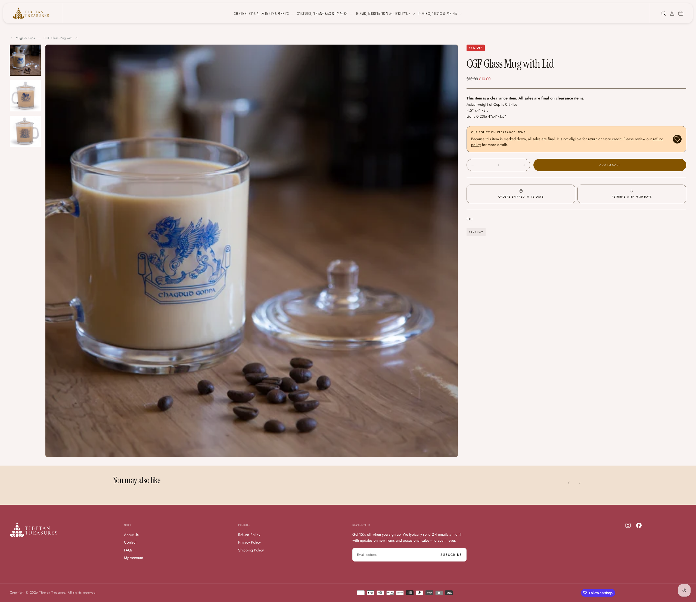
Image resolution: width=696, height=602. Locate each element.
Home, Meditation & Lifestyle (383, 13)
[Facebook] (639, 525)
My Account (133, 557)
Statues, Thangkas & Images (322, 13)
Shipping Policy (251, 550)
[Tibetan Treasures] (33, 530)
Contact (130, 542)
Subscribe (451, 554)
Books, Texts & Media (437, 13)
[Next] (579, 483)
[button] (663, 13)
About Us (131, 534)
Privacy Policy (249, 542)
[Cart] (681, 13)
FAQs (128, 550)
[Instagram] (628, 525)
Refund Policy (249, 534)
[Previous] (569, 483)
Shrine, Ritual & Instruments (261, 13)
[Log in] (672, 13)
